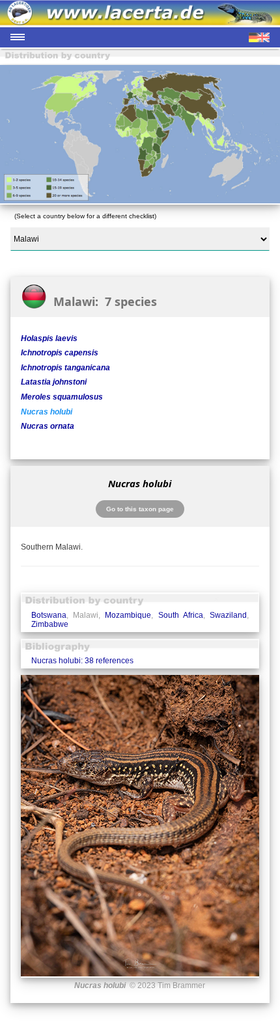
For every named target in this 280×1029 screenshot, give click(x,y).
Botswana (48, 615)
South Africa (180, 615)
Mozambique (128, 615)
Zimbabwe (49, 624)
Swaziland (228, 615)
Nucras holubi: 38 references (82, 660)
